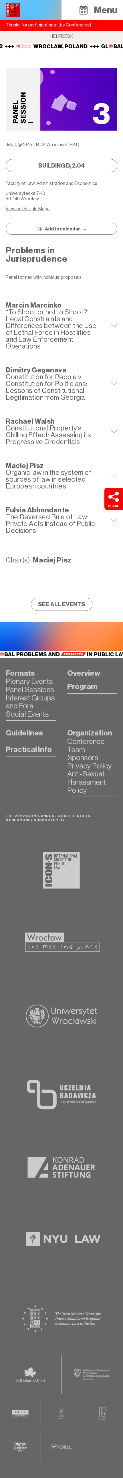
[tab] (61, 325)
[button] (83, 10)
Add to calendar (62, 229)
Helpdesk (61, 36)
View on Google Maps (27, 208)
